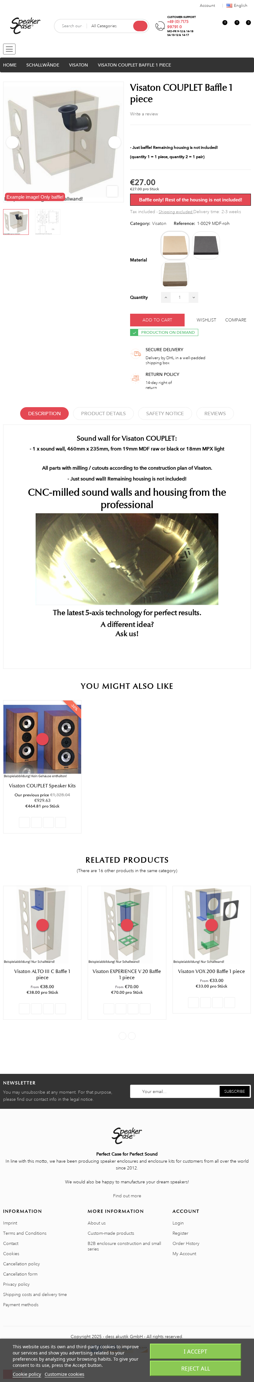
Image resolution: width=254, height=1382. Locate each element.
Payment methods (20, 1304)
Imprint (10, 1223)
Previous (12, 142)
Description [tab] (44, 413)
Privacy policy (16, 1284)
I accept (195, 1351)
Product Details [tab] (103, 413)
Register (180, 1233)
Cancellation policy (21, 1264)
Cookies (11, 1253)
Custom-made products (111, 1233)
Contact (10, 1243)
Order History (186, 1243)
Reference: (184, 223)
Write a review (144, 114)
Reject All (195, 1368)
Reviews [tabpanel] (215, 413)
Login (178, 1223)
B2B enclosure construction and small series (124, 1246)
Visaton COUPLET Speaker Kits (42, 786)
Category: (140, 223)
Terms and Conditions (24, 1233)
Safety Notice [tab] (165, 413)
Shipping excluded (176, 211)
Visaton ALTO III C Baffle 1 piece (42, 974)
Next (114, 142)
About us (97, 1223)
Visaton (159, 223)
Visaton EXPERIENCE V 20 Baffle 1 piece (127, 974)
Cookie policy (27, 1374)
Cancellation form (20, 1274)
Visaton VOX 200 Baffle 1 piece (211, 971)
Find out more (127, 1196)
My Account (184, 1253)
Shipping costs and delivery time (35, 1294)
